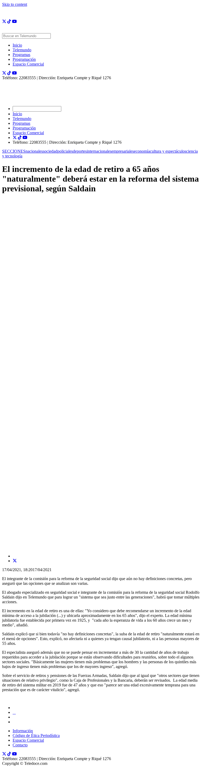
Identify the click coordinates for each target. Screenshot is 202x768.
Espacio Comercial (28, 64)
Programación (24, 59)
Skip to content (14, 4)
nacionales (34, 151)
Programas (21, 54)
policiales (65, 151)
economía (142, 151)
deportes (80, 151)
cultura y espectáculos (168, 151)
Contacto (20, 745)
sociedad (50, 151)
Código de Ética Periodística (36, 735)
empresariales (123, 151)
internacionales (99, 151)
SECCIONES (14, 151)
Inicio (17, 45)
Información (23, 731)
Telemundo (22, 50)
